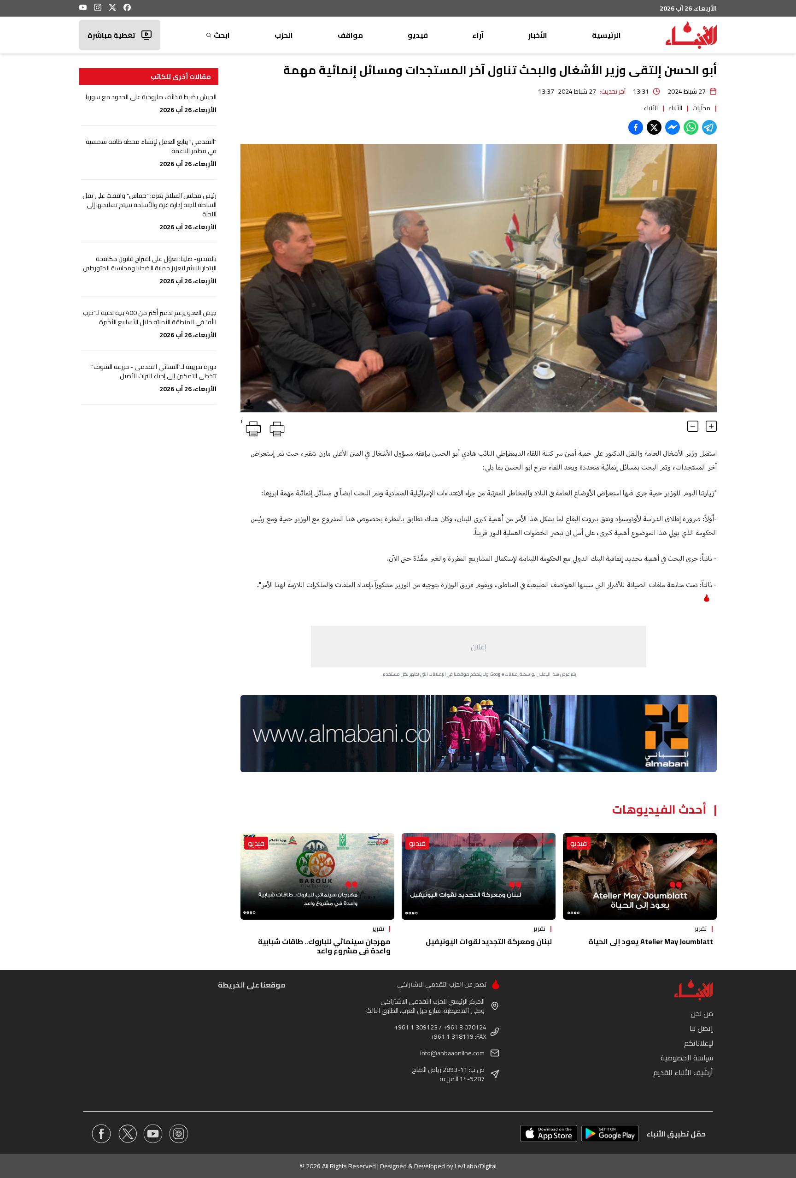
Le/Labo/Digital (476, 1166)
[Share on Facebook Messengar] (672, 127)
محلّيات (701, 108)
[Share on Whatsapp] (691, 127)
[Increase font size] (711, 426)
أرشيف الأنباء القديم (683, 1072)
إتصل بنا (701, 1028)
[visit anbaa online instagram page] (179, 1134)
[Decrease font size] (692, 426)
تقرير (701, 928)
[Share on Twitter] (654, 127)
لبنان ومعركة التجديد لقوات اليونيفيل (489, 941)
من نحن (702, 1013)
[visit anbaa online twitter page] (127, 1134)
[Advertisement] (478, 646)
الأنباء (675, 108)
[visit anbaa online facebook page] (101, 1134)
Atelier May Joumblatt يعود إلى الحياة (650, 941)
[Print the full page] (275, 427)
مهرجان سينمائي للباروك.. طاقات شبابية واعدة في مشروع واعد (324, 946)
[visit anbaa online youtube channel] (153, 1134)
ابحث (222, 35)
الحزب (284, 35)
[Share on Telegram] (709, 127)
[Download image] (248, 404)
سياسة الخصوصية (687, 1058)
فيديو (418, 35)
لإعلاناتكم (698, 1043)
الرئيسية (606, 35)
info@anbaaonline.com (452, 1053)
